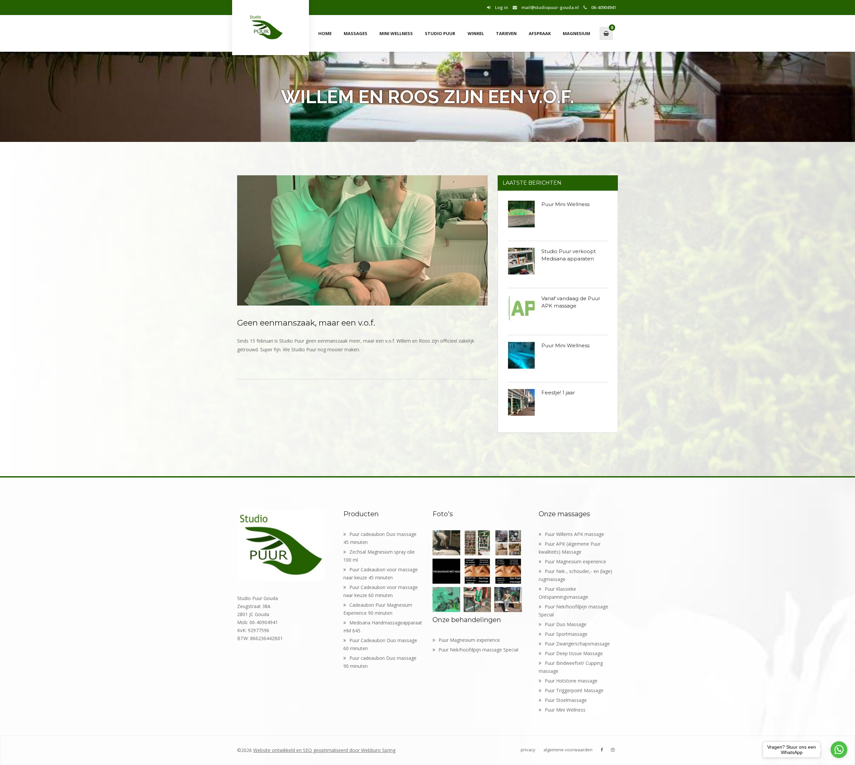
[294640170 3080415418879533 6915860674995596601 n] (446, 571)
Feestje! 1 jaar (558, 392)
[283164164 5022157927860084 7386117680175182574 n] (477, 599)
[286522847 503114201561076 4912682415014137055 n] (477, 571)
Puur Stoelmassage (566, 700)
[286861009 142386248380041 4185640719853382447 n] (508, 571)
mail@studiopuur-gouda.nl (549, 7)
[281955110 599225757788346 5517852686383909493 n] (508, 599)
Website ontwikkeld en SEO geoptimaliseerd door (324, 750)
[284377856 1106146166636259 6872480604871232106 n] (446, 599)
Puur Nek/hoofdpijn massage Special (478, 649)
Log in (501, 7)
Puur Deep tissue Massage (574, 653)
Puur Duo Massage (565, 624)
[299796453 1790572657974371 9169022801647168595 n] (477, 542)
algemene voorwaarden (567, 750)
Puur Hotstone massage (571, 681)
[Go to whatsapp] (839, 749)
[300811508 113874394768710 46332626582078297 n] (446, 542)
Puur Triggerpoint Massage (574, 690)
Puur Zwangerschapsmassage (577, 643)
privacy (528, 750)
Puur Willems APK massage (574, 534)
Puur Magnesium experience (469, 640)
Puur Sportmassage (566, 634)
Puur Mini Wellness (565, 204)
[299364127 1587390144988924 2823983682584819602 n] (508, 542)
